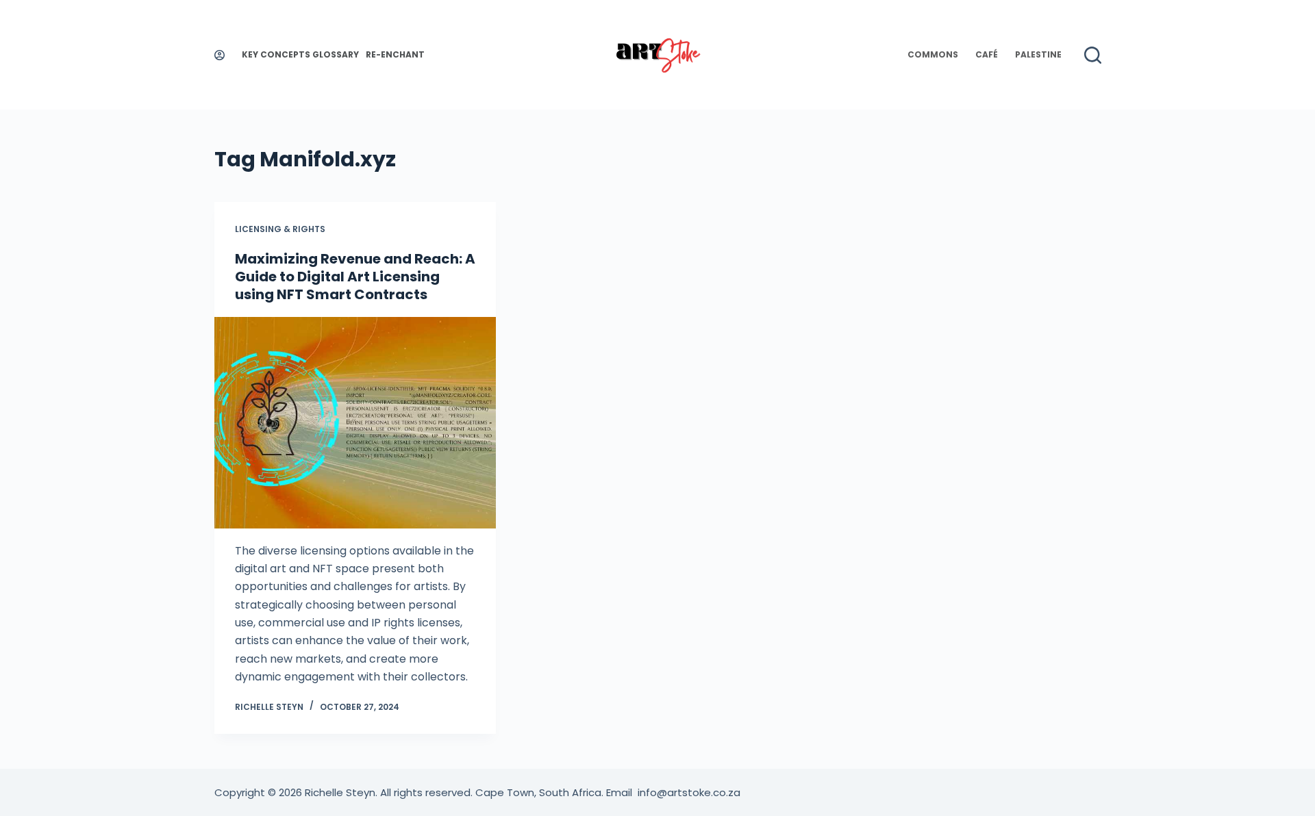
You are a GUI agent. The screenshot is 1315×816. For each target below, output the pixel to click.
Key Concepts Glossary (300, 54)
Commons (932, 54)
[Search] (1092, 55)
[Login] (219, 55)
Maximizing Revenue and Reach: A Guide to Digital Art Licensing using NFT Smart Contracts (355, 276)
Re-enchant (395, 54)
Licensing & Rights (280, 229)
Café (986, 54)
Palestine (1038, 54)
